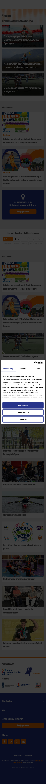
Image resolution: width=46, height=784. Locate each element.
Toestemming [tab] (8, 369)
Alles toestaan (23, 405)
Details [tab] (23, 369)
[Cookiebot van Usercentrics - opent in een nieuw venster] (34, 362)
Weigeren (23, 419)
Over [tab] (38, 369)
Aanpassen (22, 412)
